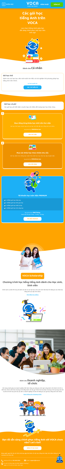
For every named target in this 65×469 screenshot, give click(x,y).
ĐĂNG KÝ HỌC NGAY (32, 448)
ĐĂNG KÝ (57, 4)
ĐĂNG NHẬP (44, 4)
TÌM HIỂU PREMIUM (32, 219)
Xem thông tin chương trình (32, 395)
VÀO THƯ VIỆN (32, 135)
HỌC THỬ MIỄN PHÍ (32, 87)
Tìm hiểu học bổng (32, 295)
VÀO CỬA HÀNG (32, 164)
